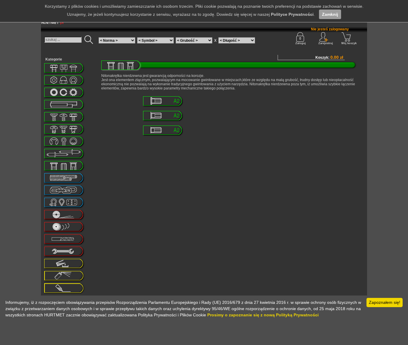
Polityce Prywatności (292, 14)
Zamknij (330, 14)
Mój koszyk (349, 43)
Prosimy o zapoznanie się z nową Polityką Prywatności (263, 314)
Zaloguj (300, 43)
